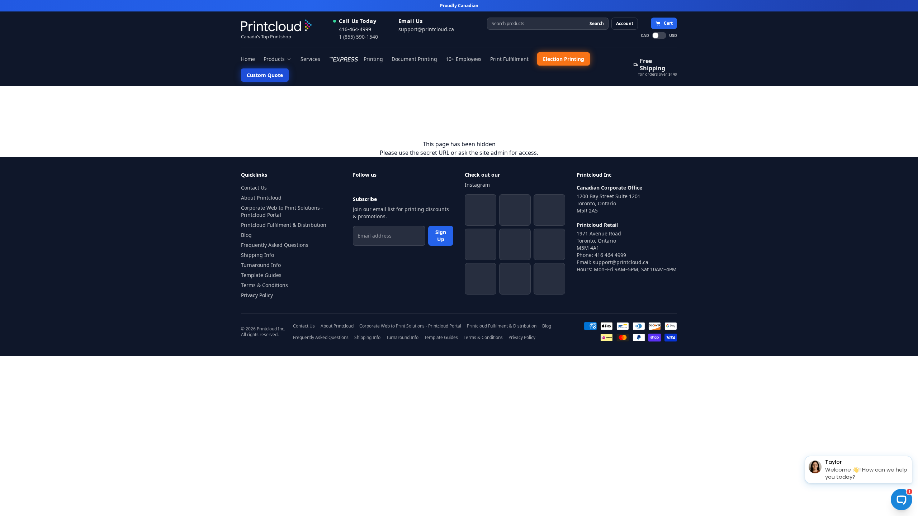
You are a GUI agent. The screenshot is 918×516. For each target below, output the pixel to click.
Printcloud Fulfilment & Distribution (283, 224)
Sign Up (440, 236)
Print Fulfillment (509, 59)
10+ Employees (464, 59)
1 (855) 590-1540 (358, 36)
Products (274, 59)
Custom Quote (265, 75)
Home (248, 59)
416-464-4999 (355, 29)
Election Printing (563, 59)
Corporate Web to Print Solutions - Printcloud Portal (282, 211)
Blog (246, 234)
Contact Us (254, 187)
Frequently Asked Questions (274, 245)
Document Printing (414, 59)
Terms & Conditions (264, 285)
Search (597, 23)
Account (624, 23)
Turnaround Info (261, 265)
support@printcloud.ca (426, 29)
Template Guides (261, 275)
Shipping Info (257, 255)
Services (310, 59)
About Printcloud (261, 197)
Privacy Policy (257, 295)
